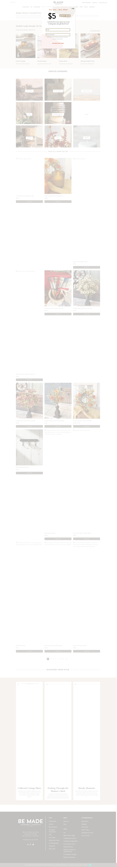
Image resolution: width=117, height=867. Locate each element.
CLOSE (73, 8)
